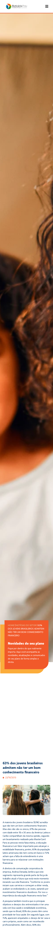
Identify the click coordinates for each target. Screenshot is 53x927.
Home (11, 625)
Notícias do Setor (26, 625)
